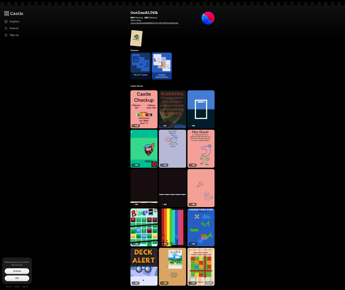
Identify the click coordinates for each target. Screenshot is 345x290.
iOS (17, 278)
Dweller (17, 286)
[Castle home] (13, 13)
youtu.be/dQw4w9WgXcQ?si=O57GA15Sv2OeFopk (154, 23)
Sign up (25, 286)
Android (17, 271)
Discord (9, 286)
